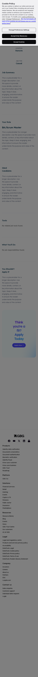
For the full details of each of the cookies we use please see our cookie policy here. (19, 21)
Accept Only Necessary (19, 36)
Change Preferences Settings (19, 30)
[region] (19, 23)
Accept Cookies (19, 42)
